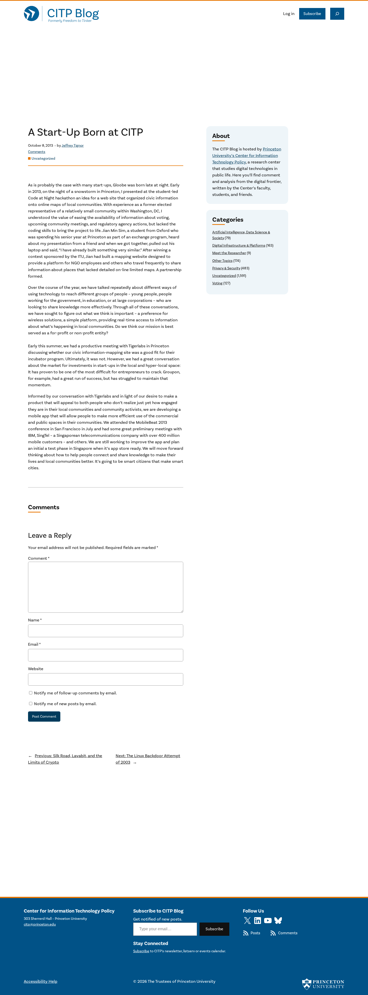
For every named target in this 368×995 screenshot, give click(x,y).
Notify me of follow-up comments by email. (75, 693)
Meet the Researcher (229, 253)
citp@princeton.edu (40, 924)
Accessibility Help (40, 981)
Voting (217, 283)
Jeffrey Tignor (73, 145)
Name (35, 620)
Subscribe (312, 13)
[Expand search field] (337, 14)
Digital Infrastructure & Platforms (238, 245)
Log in (288, 13)
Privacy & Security (226, 268)
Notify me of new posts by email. (65, 704)
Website (35, 669)
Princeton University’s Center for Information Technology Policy (246, 155)
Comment (39, 558)
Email (34, 644)
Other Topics (222, 260)
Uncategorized (43, 158)
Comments (36, 152)
